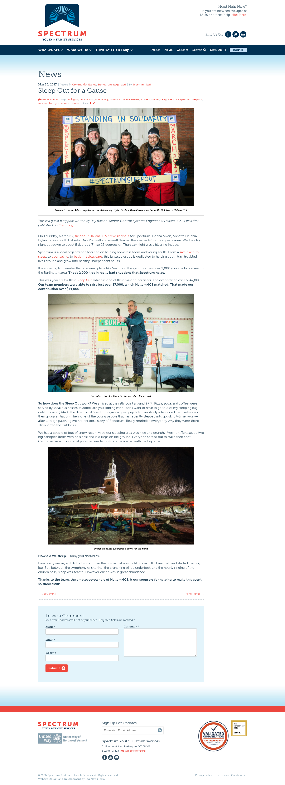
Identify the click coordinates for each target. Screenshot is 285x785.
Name (50, 626)
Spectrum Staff (141, 84)
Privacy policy (203, 775)
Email (50, 639)
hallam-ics (116, 99)
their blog (66, 225)
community (101, 99)
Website (50, 652)
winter (75, 103)
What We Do (77, 50)
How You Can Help (112, 50)
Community (79, 84)
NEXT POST (195, 594)
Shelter (155, 99)
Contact (182, 50)
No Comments (49, 99)
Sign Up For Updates (119, 723)
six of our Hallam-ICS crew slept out (102, 236)
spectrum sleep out (191, 99)
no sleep (145, 99)
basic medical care (88, 256)
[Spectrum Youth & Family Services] (62, 22)
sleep (163, 99)
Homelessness (131, 99)
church (84, 99)
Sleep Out (173, 99)
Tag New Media (95, 778)
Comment (131, 626)
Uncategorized (116, 84)
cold (91, 99)
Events (155, 50)
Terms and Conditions (231, 775)
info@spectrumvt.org (133, 750)
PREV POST (47, 594)
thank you (53, 103)
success (42, 103)
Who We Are (48, 50)
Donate (238, 49)
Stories (102, 84)
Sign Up (216, 50)
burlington (72, 99)
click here (239, 15)
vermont (65, 103)
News (168, 50)
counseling (60, 256)
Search (197, 50)
